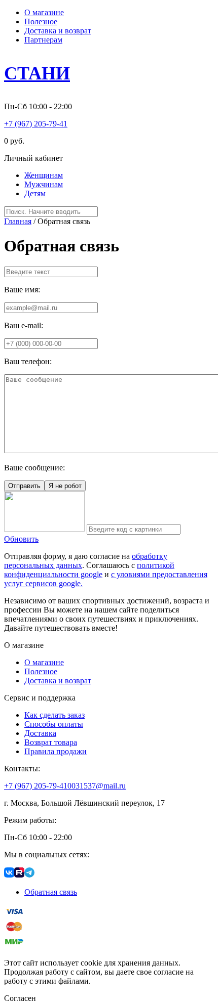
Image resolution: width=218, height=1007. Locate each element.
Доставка (40, 733)
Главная (17, 221)
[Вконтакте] (9, 874)
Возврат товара (50, 742)
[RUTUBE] (19, 874)
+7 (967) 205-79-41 (35, 123)
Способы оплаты (53, 724)
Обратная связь (50, 892)
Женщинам (43, 175)
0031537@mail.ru (96, 785)
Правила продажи (55, 751)
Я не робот (65, 486)
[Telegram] (29, 874)
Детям (35, 193)
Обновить (21, 539)
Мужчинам (43, 184)
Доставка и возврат (57, 30)
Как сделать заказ (54, 715)
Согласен (20, 998)
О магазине (44, 12)
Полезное (40, 21)
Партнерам (43, 39)
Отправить (24, 486)
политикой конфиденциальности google (89, 570)
